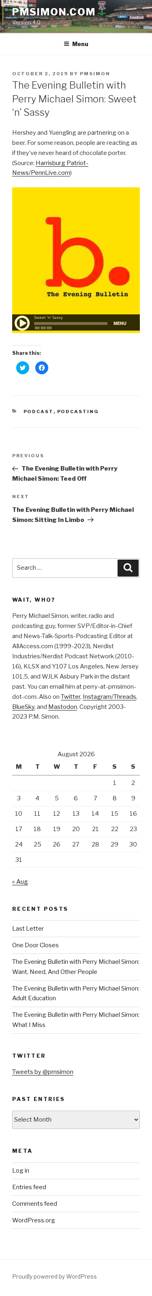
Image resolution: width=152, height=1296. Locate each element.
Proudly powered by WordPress (54, 1276)
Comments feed (34, 1203)
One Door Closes (35, 945)
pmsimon (95, 73)
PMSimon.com (54, 12)
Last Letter (28, 928)
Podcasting (78, 411)
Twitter (70, 696)
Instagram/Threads (109, 696)
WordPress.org (33, 1220)
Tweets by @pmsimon (42, 1071)
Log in (20, 1170)
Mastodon (62, 707)
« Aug (20, 881)
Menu (80, 43)
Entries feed (29, 1187)
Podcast (39, 411)
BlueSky (23, 707)
